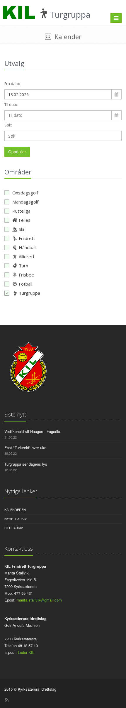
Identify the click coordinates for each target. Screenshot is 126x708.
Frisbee (26, 275)
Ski (21, 229)
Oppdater (17, 151)
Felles (24, 220)
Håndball (27, 247)
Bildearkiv (13, 527)
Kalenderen (15, 509)
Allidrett (27, 256)
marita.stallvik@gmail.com (39, 600)
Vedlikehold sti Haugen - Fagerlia (32, 431)
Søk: (8, 125)
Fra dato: (12, 83)
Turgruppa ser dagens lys (25, 464)
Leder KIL (26, 652)
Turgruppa (29, 293)
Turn (23, 266)
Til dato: (11, 104)
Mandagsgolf (25, 202)
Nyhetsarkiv (15, 518)
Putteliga (21, 211)
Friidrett (27, 238)
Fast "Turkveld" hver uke (25, 447)
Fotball (25, 284)
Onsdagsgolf (25, 193)
